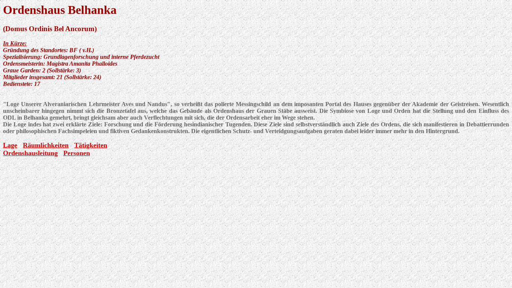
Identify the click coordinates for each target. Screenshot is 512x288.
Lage (10, 145)
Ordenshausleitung (30, 153)
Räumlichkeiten (46, 145)
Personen (76, 153)
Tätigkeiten (90, 145)
